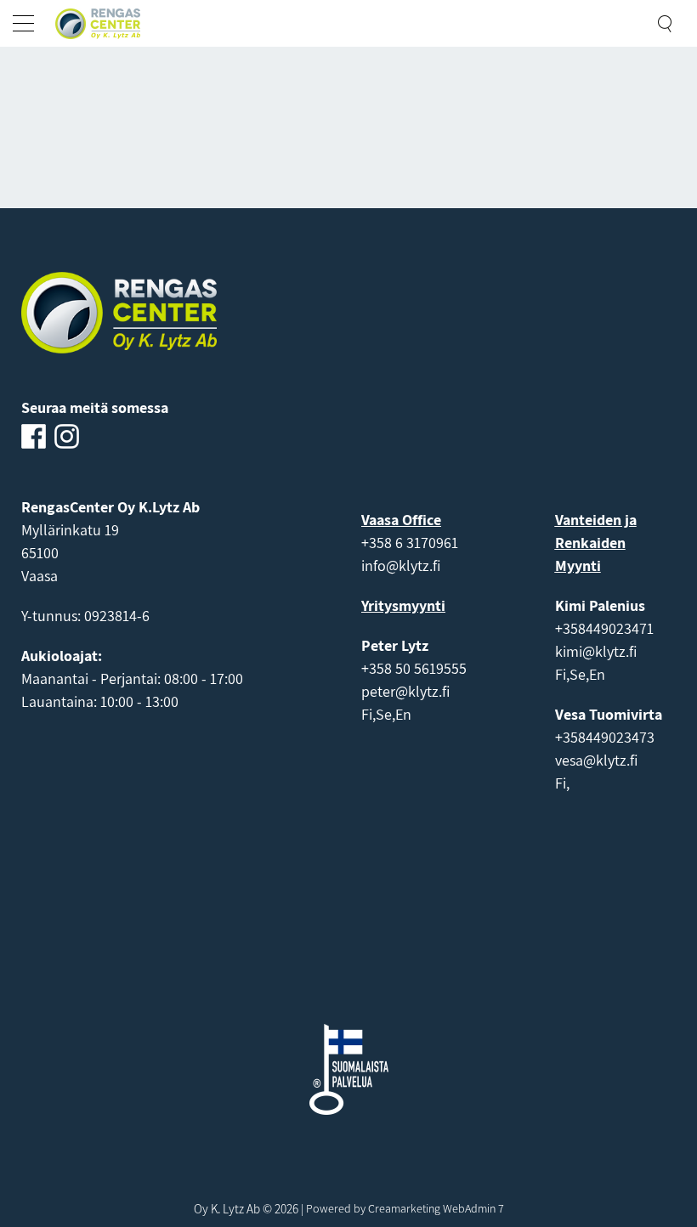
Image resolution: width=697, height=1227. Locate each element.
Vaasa (39, 575)
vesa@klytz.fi (596, 760)
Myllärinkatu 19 (70, 530)
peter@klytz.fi (405, 691)
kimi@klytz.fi (596, 651)
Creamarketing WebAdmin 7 (436, 1208)
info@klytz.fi (400, 565)
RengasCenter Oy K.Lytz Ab (110, 507)
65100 (40, 553)
